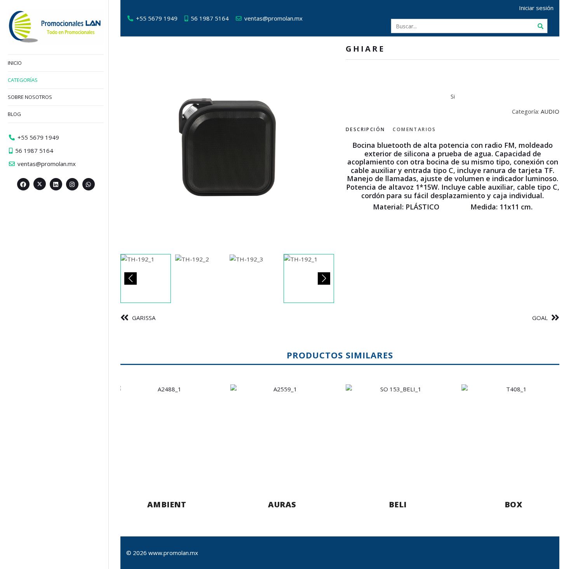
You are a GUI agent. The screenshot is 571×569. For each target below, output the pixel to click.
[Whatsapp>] (88, 184)
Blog (14, 114)
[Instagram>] (72, 184)
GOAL (540, 318)
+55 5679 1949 (157, 18)
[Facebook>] (23, 184)
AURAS (282, 504)
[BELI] (398, 434)
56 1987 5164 (210, 18)
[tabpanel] (452, 176)
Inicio (15, 62)
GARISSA (143, 318)
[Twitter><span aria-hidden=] (39, 184)
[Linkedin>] (56, 184)
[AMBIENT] (167, 434)
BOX (513, 504)
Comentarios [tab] (414, 129)
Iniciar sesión (536, 8)
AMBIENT (166, 504)
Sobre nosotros (30, 96)
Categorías (23, 79)
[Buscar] (540, 26)
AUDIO (550, 111)
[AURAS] (282, 434)
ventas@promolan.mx (273, 18)
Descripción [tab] (365, 129)
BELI (398, 504)
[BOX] (513, 434)
